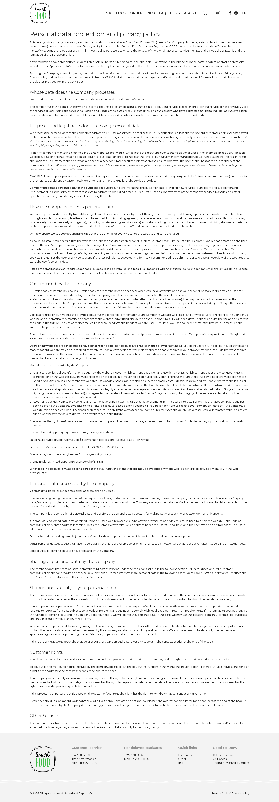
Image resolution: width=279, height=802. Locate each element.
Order (136, 13)
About (190, 13)
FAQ (162, 13)
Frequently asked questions (231, 762)
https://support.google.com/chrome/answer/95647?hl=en (77, 432)
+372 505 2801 (81, 755)
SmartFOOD (115, 13)
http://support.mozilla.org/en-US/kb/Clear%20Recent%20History (81, 447)
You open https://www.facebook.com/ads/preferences (137, 410)
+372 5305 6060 (134, 755)
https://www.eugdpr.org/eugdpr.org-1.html (58, 50)
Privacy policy (240, 793)
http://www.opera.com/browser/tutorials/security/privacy (75, 454)
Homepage (185, 755)
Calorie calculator (224, 755)
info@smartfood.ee (84, 758)
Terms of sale (220, 793)
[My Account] (218, 13)
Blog (175, 13)
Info (150, 13)
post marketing (47, 307)
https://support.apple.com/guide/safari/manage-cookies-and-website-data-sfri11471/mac (93, 439)
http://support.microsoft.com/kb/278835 (77, 461)
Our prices (220, 758)
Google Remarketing (233, 303)
